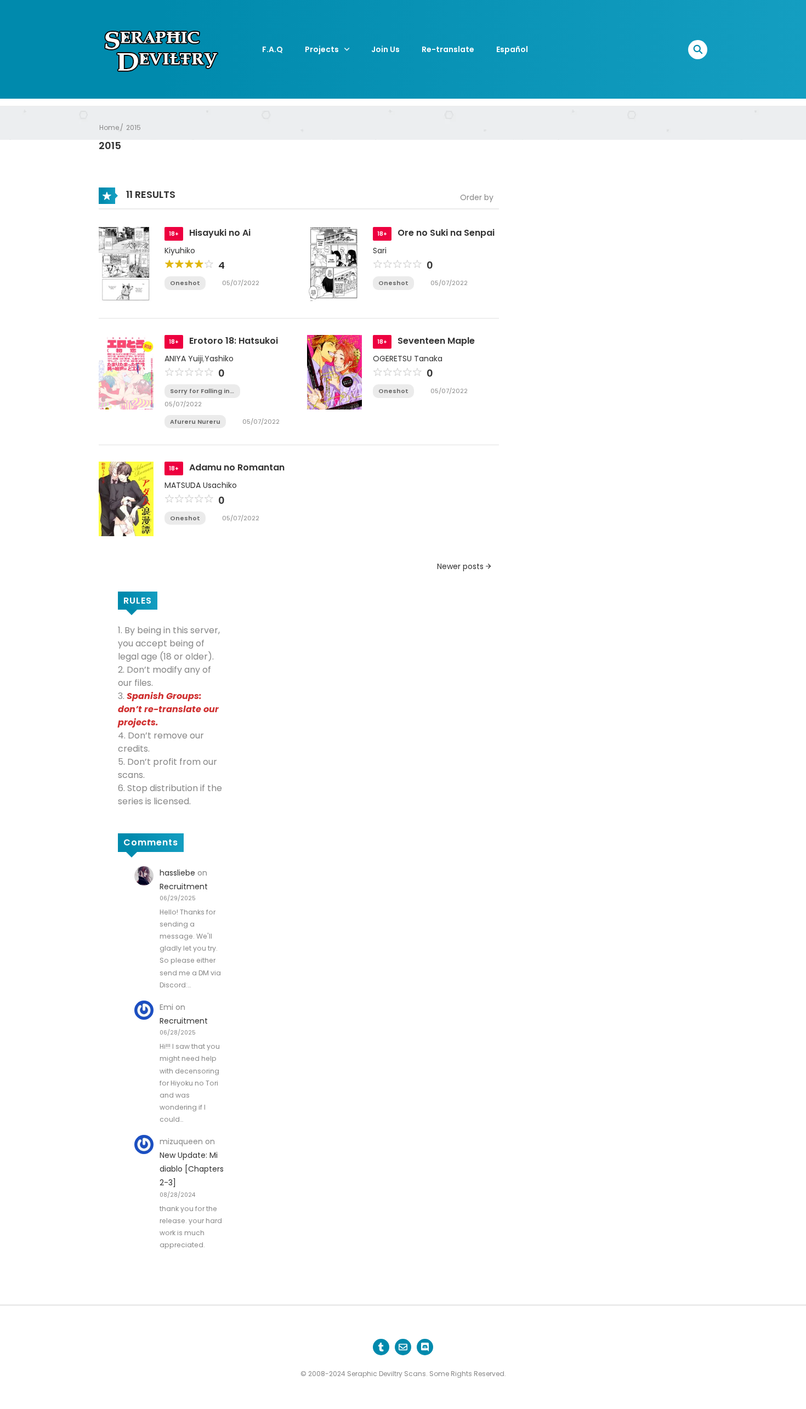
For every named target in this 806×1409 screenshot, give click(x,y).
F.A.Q (272, 49)
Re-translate (448, 49)
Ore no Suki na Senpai (446, 232)
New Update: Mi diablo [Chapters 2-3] (192, 1169)
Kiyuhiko (179, 250)
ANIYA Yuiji (183, 358)
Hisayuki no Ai (220, 232)
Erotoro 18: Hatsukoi (233, 340)
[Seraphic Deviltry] (162, 48)
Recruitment (184, 886)
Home (109, 127)
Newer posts (461, 566)
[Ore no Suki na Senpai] (334, 263)
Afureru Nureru (195, 421)
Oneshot (185, 283)
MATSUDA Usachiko (200, 485)
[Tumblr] (381, 1347)
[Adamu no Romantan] (126, 498)
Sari (380, 250)
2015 (133, 127)
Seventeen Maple (436, 340)
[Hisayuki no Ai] (126, 263)
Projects (322, 49)
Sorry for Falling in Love (200, 391)
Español (512, 49)
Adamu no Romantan (237, 467)
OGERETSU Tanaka (407, 358)
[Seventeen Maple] (334, 371)
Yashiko (219, 358)
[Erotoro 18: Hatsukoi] (126, 371)
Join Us (385, 49)
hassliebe (177, 872)
